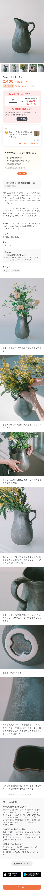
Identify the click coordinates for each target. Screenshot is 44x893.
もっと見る (22, 173)
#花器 (6, 271)
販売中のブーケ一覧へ (22, 864)
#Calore (16, 271)
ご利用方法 (22, 119)
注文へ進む (22, 887)
